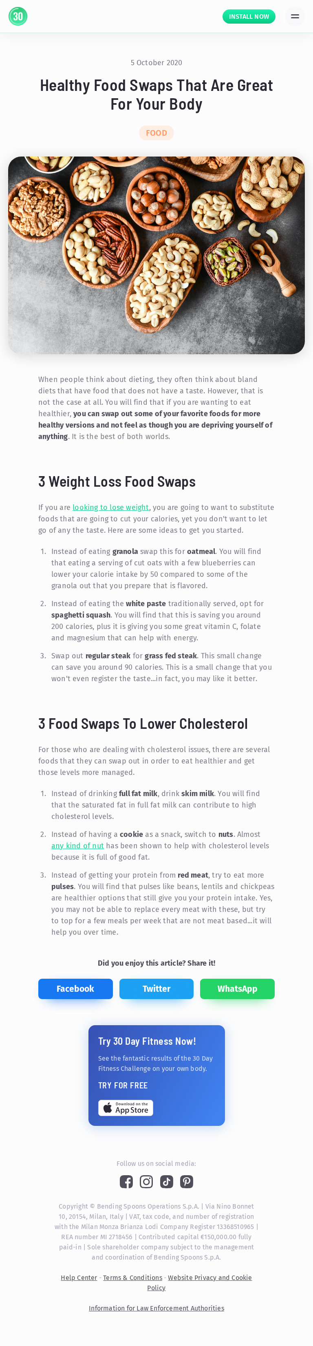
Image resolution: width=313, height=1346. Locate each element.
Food (156, 133)
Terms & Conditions (132, 1278)
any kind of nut (77, 845)
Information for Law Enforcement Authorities (156, 1308)
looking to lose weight (111, 507)
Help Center (79, 1278)
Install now (249, 16)
